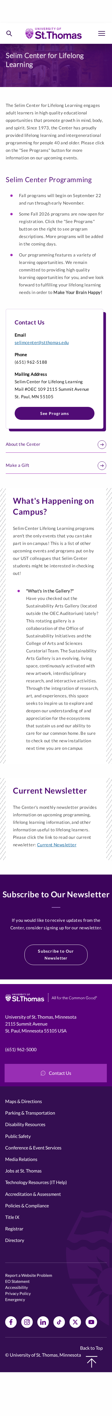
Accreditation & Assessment (33, 1194)
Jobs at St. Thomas (23, 1170)
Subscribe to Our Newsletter (56, 954)
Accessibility (16, 1287)
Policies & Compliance (27, 1205)
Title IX (12, 1217)
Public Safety (18, 1136)
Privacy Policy (18, 1293)
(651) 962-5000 (20, 1049)
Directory (14, 1240)
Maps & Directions (23, 1101)
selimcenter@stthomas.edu (42, 342)
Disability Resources (25, 1124)
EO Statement (17, 1281)
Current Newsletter (56, 844)
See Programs (54, 413)
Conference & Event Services (33, 1147)
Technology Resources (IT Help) (36, 1182)
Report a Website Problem (28, 1275)
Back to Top (91, 1348)
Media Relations (21, 1159)
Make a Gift (17, 465)
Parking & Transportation (30, 1112)
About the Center (23, 444)
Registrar (14, 1228)
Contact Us (60, 1073)
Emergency (15, 1299)
